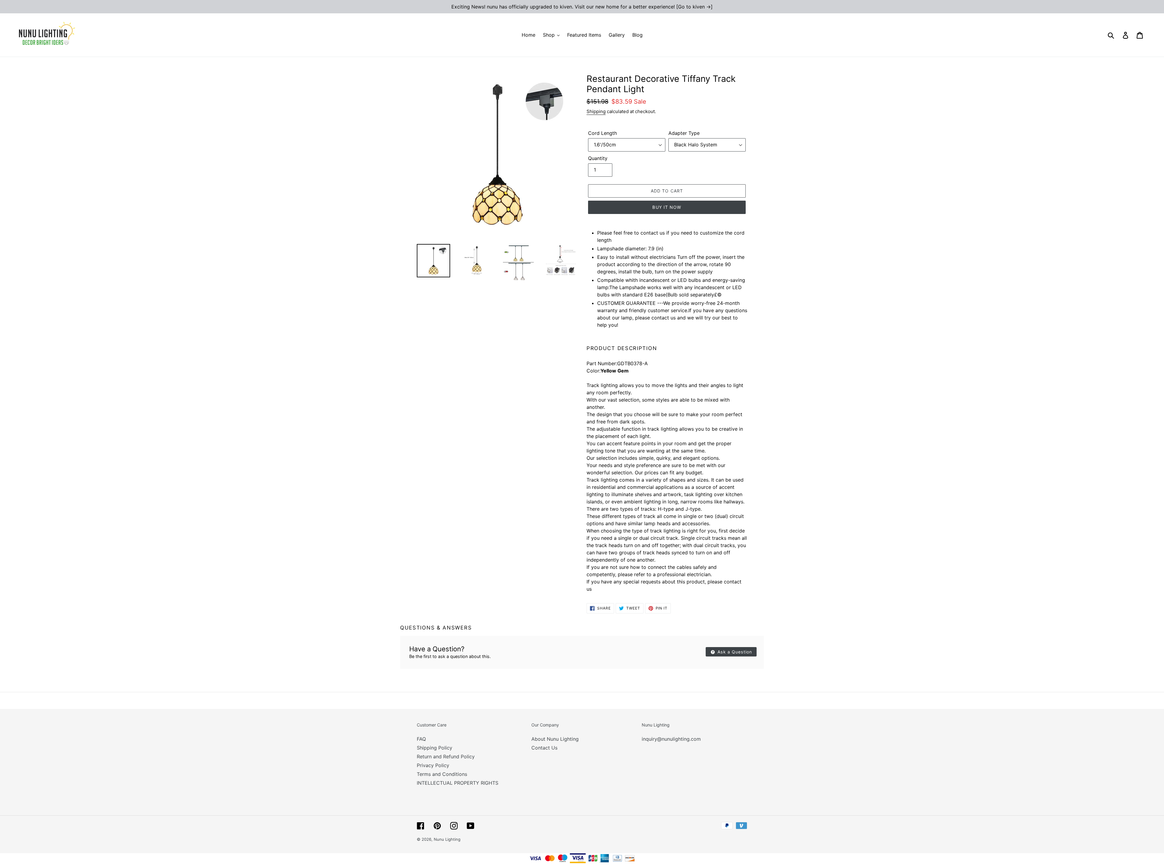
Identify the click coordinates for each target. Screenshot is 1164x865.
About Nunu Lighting (555, 739)
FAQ (421, 739)
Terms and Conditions (442, 774)
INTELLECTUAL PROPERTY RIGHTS (457, 783)
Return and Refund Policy (446, 756)
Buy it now (666, 207)
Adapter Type (684, 133)
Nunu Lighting (447, 839)
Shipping (596, 111)
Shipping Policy (434, 748)
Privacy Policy (433, 765)
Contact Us (544, 748)
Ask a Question (734, 651)
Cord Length (602, 133)
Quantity (597, 158)
